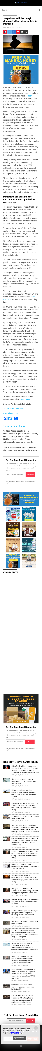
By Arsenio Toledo (25, 1004)
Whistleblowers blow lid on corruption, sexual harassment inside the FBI (22, 987)
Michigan (7, 439)
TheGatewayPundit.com (13, 409)
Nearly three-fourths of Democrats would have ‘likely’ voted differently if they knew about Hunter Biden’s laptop (24, 854)
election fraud (9, 436)
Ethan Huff (17, 28)
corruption (18, 434)
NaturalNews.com (10, 413)
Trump (28, 439)
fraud (18, 436)
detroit (27, 434)
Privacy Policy (15, 1033)
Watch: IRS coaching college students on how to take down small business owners (25, 867)
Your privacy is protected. (13, 481)
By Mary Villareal (25, 906)
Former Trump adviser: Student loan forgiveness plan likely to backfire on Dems (24, 902)
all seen (28, 96)
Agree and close (19, 1038)
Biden (26, 431)
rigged (15, 439)
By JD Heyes (23, 847)
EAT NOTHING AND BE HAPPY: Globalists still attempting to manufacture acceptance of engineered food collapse (22, 999)
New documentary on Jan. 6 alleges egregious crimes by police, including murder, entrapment (24, 913)
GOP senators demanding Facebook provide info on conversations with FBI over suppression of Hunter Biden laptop (24, 841)
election (33, 434)
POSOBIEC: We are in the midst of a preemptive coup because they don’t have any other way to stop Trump (24, 806)
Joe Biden (26, 436)
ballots (20, 431)
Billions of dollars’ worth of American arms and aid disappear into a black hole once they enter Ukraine (23, 793)
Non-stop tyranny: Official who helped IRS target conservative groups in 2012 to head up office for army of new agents (24, 934)
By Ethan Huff (24, 965)
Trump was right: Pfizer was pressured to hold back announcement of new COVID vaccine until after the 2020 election (24, 947)
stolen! (21, 439)
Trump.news (24, 399)
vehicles (6, 442)
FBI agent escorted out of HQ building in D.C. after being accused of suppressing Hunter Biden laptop (24, 891)
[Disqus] (21, 604)
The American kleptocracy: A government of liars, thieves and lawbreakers (23, 781)
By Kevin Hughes (25, 799)
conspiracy (7, 434)
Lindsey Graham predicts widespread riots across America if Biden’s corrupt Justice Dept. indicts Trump (24, 879)
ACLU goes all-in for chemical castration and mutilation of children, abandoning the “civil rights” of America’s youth (22, 960)
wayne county (27, 442)
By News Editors (25, 775)
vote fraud (15, 442)
